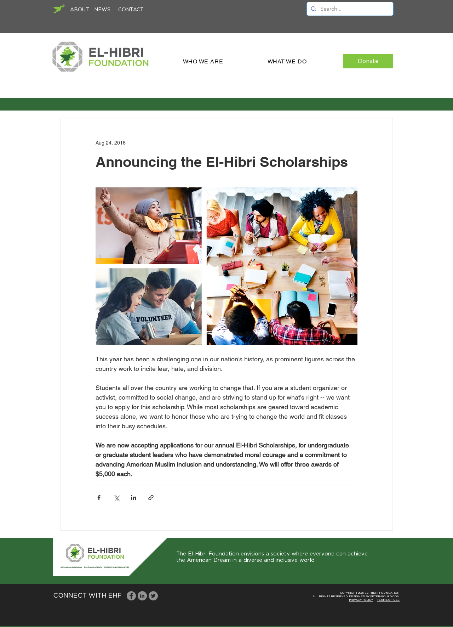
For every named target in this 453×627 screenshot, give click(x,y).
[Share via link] (151, 497)
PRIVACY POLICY (361, 600)
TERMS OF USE (388, 600)
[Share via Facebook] (99, 497)
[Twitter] (153, 595)
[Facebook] (131, 595)
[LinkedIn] (142, 595)
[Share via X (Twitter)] (116, 497)
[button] (203, 61)
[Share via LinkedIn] (133, 497)
